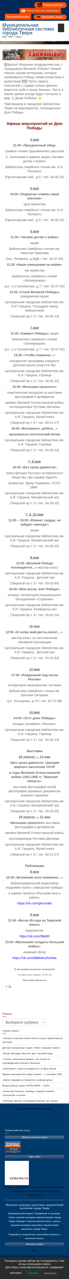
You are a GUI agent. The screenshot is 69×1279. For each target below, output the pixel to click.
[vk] (10, 10)
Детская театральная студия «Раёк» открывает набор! (31, 1047)
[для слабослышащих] (16, 10)
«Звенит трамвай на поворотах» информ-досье (27, 1080)
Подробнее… (51, 1273)
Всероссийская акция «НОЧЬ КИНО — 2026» (26, 1085)
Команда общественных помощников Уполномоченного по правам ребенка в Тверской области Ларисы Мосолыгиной (34, 1191)
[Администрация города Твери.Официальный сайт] (9, 1123)
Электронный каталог (18, 17)
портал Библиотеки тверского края (34, 1108)
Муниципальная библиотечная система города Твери (28, 28)
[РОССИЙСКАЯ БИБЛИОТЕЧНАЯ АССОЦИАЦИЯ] (38, 1123)
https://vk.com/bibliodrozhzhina (34, 958)
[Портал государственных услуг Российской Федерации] (19, 1123)
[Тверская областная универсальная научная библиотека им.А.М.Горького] (29, 1123)
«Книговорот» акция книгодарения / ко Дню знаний (29, 1068)
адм (34, 1250)
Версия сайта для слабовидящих (42, 11)
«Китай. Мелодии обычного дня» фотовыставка (27, 1053)
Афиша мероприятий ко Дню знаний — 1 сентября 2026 (32, 1074)
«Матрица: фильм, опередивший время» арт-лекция (30, 1100)
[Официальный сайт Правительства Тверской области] (48, 1123)
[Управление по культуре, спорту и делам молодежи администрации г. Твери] (58, 1123)
